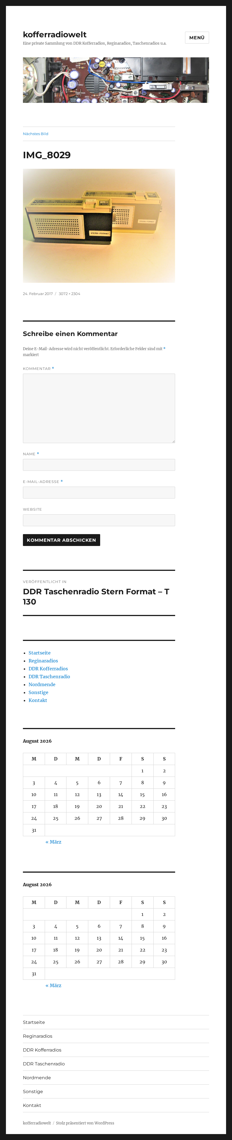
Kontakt (38, 700)
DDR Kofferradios (48, 668)
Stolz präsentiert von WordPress (85, 1123)
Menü (197, 37)
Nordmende (42, 684)
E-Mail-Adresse (43, 481)
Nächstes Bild (35, 133)
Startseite (40, 653)
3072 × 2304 (69, 293)
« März (53, 842)
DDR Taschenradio (49, 676)
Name (31, 454)
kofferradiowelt (55, 34)
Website (32, 509)
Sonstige (38, 692)
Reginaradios (43, 661)
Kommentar (38, 368)
